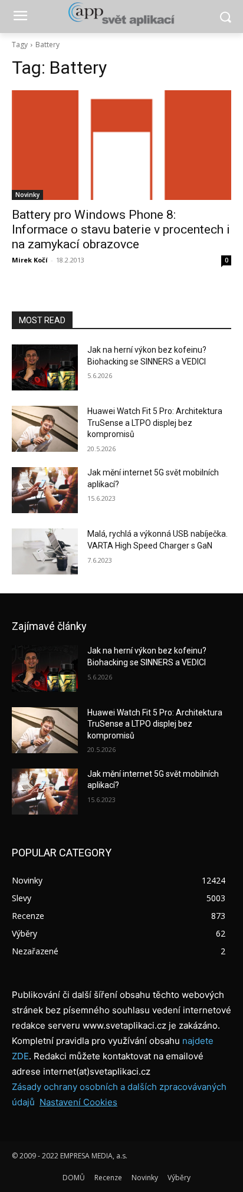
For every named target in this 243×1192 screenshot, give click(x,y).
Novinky (27, 195)
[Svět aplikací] (121, 14)
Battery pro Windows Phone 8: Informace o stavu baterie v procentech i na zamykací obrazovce (121, 229)
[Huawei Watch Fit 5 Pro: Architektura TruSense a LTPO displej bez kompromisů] (45, 429)
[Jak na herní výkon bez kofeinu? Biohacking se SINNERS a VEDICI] (45, 367)
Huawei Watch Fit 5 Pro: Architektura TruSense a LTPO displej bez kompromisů (154, 422)
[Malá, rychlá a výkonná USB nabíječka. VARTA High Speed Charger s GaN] (45, 551)
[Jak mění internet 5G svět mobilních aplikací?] (45, 490)
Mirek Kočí (30, 259)
